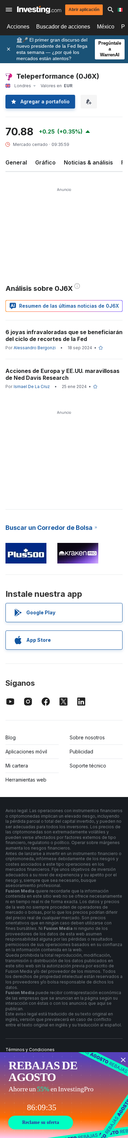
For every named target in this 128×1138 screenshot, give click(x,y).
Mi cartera (16, 766)
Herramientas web (25, 780)
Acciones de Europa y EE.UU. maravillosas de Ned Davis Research (62, 374)
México (105, 27)
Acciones (18, 27)
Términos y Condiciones (30, 1049)
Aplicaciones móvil (26, 751)
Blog (10, 737)
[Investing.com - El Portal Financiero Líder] (39, 10)
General (16, 162)
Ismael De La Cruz (32, 386)
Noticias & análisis (88, 162)
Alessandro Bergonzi (35, 347)
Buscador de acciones (63, 27)
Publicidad (81, 751)
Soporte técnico (88, 766)
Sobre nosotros (87, 737)
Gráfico (45, 162)
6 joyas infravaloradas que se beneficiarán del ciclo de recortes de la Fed (64, 335)
